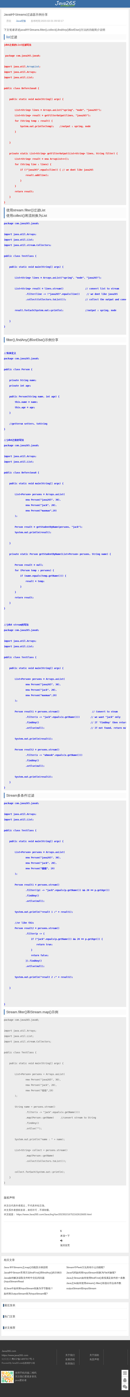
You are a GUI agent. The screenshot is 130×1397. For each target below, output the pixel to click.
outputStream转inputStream (81, 1288)
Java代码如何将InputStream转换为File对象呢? (91, 1272)
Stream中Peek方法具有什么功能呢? (85, 1267)
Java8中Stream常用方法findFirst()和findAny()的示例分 (33, 1272)
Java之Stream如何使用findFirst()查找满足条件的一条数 (95, 1277)
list (8, 37)
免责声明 (94, 1359)
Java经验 (21, 21)
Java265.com (17, 1363)
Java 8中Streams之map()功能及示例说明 (26, 1267)
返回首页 (65, 1245)
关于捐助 (94, 1355)
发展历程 (70, 1359)
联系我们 (70, 1363)
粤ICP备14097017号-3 (23, 1359)
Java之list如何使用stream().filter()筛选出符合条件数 (93, 1283)
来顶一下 (65, 1235)
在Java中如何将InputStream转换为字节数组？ (28, 1288)
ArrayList (33, 66)
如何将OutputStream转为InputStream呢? (26, 1293)
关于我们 (70, 1355)
